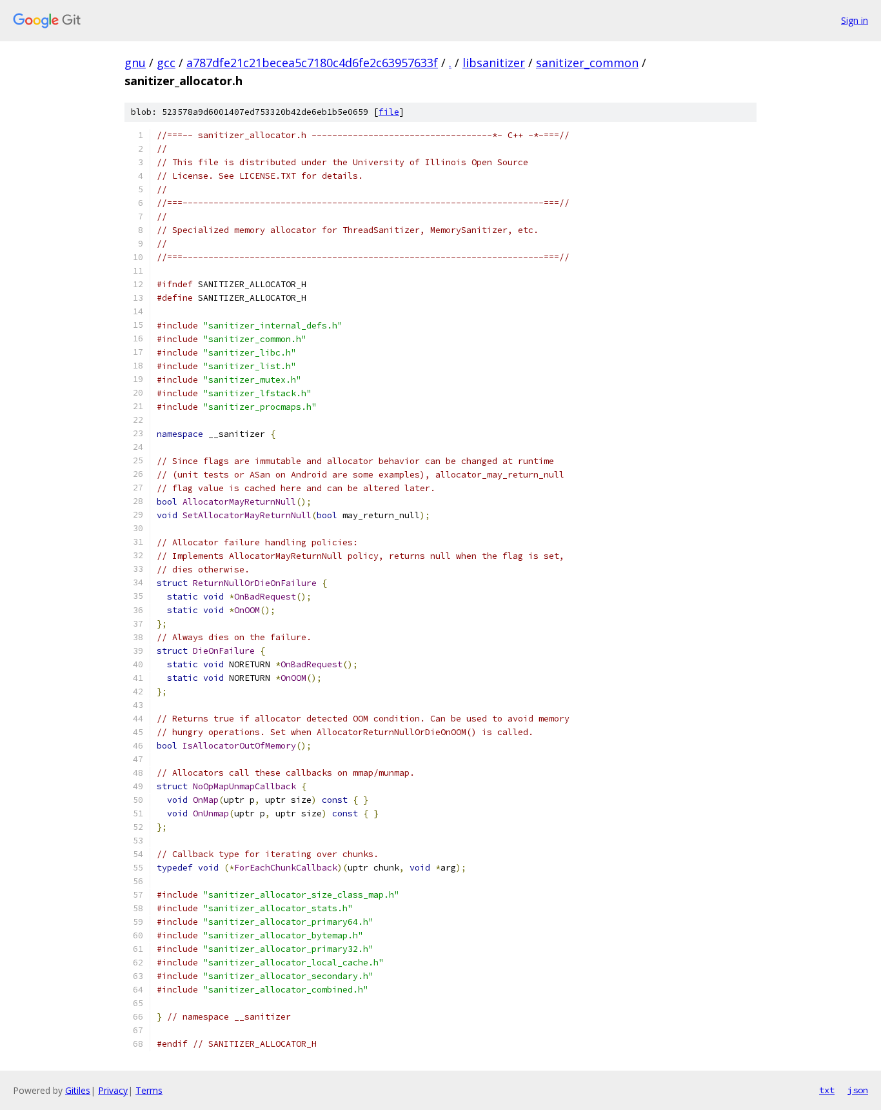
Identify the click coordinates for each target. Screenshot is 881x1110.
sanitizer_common (587, 62)
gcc (166, 62)
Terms (149, 1090)
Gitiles (77, 1090)
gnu (135, 62)
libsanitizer (493, 62)
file (389, 111)
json (857, 1090)
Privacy (113, 1090)
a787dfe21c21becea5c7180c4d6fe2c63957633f (312, 62)
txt (827, 1090)
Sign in (854, 20)
